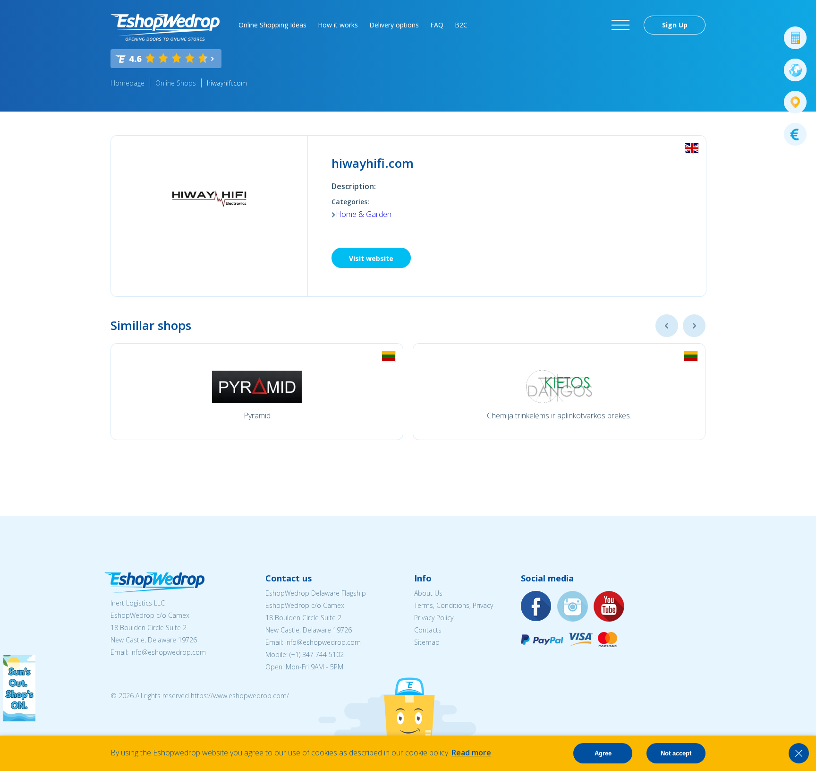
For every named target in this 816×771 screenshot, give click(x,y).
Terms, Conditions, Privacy (453, 605)
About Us (428, 593)
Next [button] (694, 325)
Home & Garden (363, 214)
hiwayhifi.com (227, 82)
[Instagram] (572, 607)
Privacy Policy (433, 617)
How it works (338, 24)
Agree (603, 753)
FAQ (436, 24)
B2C (461, 24)
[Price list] (795, 134)
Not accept (676, 753)
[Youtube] (609, 607)
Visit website (371, 258)
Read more (471, 752)
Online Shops (175, 82)
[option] (256, 391)
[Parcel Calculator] (795, 37)
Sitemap (427, 642)
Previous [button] (666, 325)
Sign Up (675, 24)
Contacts (428, 629)
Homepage (127, 82)
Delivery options (394, 24)
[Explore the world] (795, 70)
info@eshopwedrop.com (168, 652)
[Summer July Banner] (19, 718)
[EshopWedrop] (165, 27)
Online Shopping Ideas (272, 24)
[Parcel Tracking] (795, 102)
